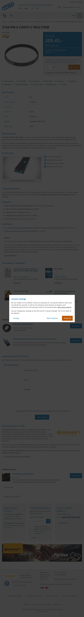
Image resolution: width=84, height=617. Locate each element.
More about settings (64, 307)
